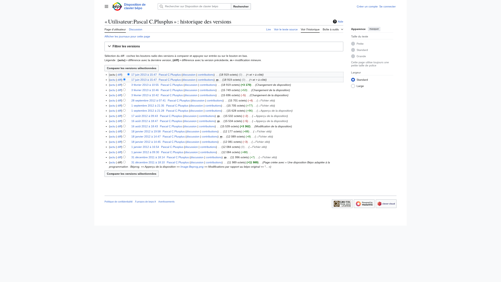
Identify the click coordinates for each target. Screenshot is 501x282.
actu (112, 79)
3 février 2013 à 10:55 (145, 84)
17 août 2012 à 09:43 (144, 116)
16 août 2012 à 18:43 (144, 126)
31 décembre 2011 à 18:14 (148, 157)
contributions (206, 74)
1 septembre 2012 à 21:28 (147, 110)
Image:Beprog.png (192, 166)
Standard (362, 50)
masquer (374, 29)
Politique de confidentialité (119, 201)
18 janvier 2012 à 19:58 (146, 131)
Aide (340, 21)
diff (119, 74)
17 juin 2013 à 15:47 (144, 74)
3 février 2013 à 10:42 (145, 95)
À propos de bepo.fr (145, 201)
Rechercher (241, 6)
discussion (189, 74)
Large (360, 86)
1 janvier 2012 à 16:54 (145, 146)
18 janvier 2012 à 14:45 (146, 141)
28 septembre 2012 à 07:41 (148, 100)
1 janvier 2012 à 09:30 (145, 152)
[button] (106, 6)
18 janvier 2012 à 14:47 (146, 136)
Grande (361, 56)
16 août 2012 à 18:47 (144, 121)
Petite (360, 43)
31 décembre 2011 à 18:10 (148, 162)
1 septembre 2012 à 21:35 (147, 105)
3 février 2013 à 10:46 (145, 90)
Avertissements (166, 201)
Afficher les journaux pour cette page (127, 36)
